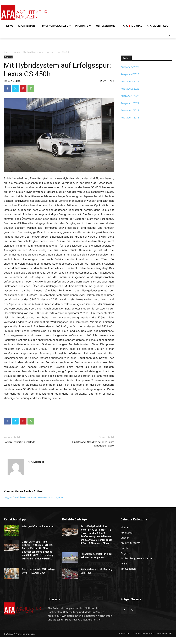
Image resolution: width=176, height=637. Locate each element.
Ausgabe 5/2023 (130, 67)
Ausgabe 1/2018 (130, 117)
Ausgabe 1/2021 (130, 103)
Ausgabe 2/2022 (130, 88)
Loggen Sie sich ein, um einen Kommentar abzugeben (34, 497)
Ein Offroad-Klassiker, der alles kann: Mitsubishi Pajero (93, 443)
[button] (168, 34)
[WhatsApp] (31, 88)
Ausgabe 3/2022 (130, 81)
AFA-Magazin (14, 80)
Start (6, 52)
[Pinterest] (23, 88)
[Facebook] (7, 88)
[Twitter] (15, 88)
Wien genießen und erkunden (38, 526)
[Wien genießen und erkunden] (11, 530)
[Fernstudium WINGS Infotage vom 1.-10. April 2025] (11, 573)
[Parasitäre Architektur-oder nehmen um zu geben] (70, 557)
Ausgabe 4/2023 (130, 74)
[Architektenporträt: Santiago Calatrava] (70, 573)
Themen (16, 52)
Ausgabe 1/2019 (130, 110)
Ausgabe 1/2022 (130, 95)
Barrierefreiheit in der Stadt (19, 442)
